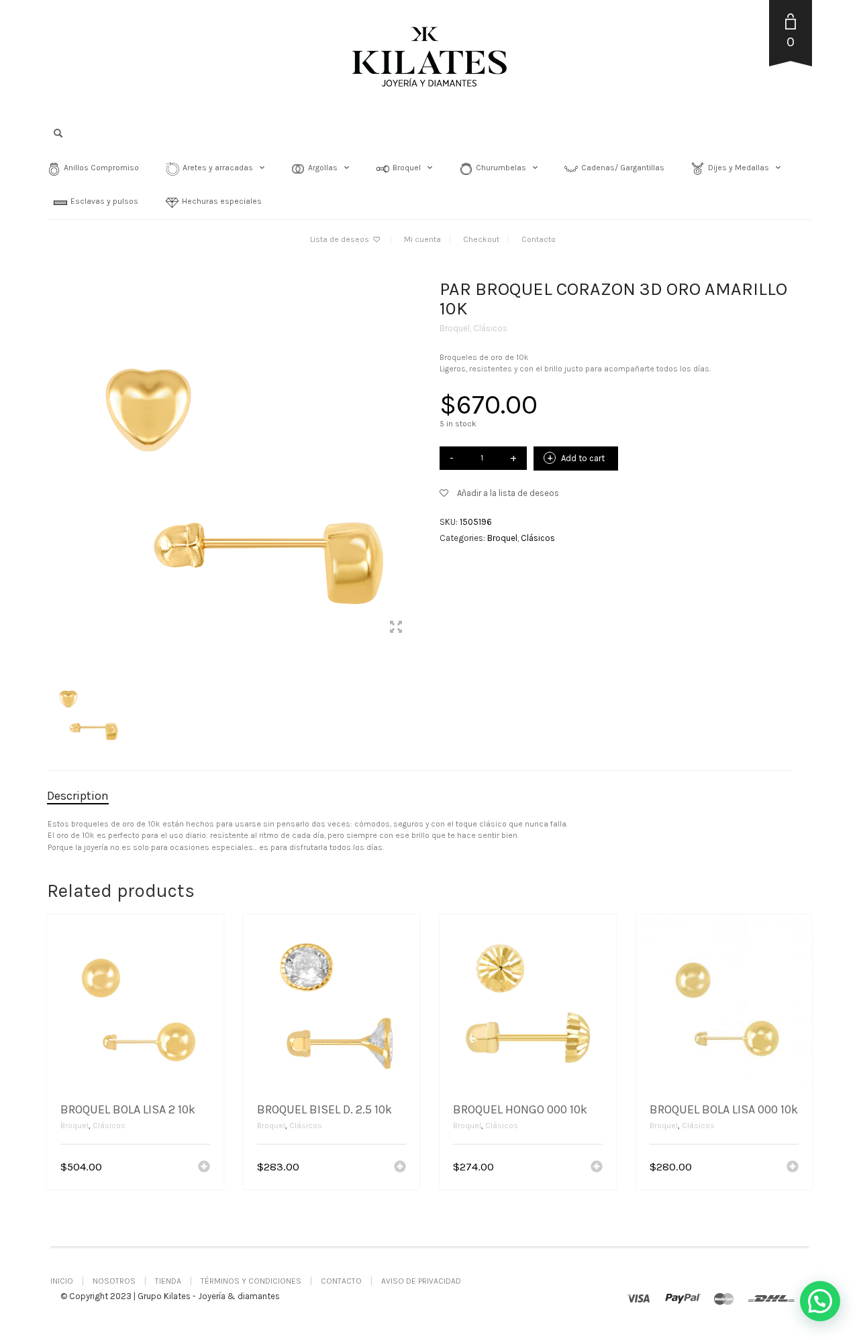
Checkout (481, 239)
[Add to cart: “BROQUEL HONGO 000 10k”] (597, 1168)
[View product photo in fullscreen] (396, 628)
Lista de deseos (340, 239)
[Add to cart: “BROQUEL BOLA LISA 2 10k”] (204, 1168)
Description (78, 795)
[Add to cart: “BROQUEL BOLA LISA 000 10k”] (793, 1168)
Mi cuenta (422, 239)
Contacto (538, 239)
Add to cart (583, 458)
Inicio (61, 1281)
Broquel (455, 328)
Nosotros (114, 1281)
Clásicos (490, 328)
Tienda (168, 1281)
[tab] (88, 796)
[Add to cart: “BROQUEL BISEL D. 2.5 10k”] (400, 1168)
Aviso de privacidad (421, 1281)
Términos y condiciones (251, 1281)
